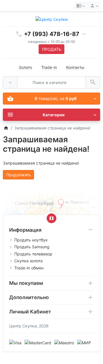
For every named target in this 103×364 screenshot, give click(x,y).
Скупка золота (28, 260)
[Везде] (10, 82)
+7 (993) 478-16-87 (51, 34)
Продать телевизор (33, 253)
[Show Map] (51, 218)
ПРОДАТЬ (51, 49)
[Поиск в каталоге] (93, 82)
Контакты (75, 67)
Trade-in (49, 67)
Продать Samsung (31, 246)
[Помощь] (80, 6)
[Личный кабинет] (93, 6)
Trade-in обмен (28, 267)
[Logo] (51, 18)
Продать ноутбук (31, 239)
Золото (25, 67)
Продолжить (18, 174)
